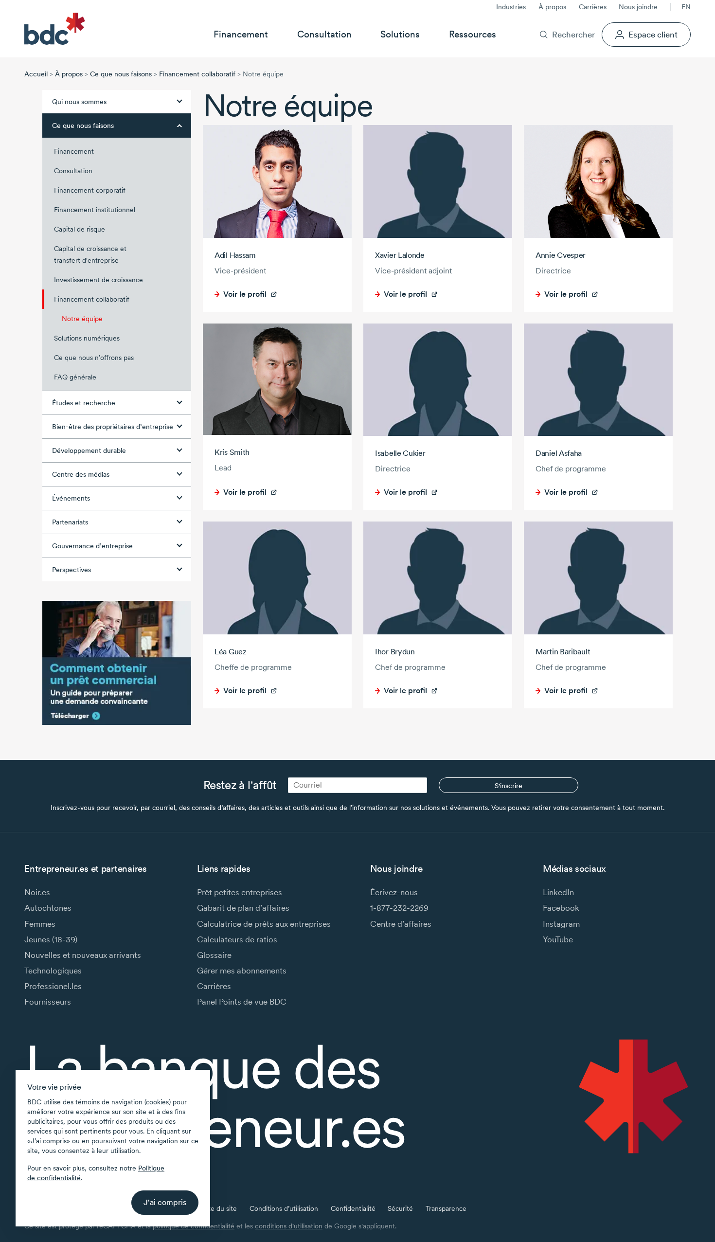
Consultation (324, 34)
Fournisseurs (47, 1001)
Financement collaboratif (197, 74)
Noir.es (37, 892)
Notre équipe (82, 319)
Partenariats (70, 522)
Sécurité (400, 1208)
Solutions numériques (87, 338)
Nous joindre (638, 7)
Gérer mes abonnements (241, 970)
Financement (241, 34)
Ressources (472, 34)
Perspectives (71, 570)
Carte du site (217, 1208)
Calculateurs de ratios (237, 939)
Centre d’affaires (400, 923)
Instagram (561, 923)
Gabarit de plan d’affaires (243, 907)
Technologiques (53, 970)
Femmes (39, 923)
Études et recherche (83, 403)
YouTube (558, 939)
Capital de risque (79, 229)
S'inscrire (508, 786)
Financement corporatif (89, 190)
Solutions (400, 34)
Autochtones (48, 907)
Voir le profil (245, 294)
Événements (71, 498)
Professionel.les (53, 986)
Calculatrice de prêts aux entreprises (264, 923)
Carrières (593, 7)
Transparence (446, 1208)
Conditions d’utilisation (284, 1208)
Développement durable (89, 450)
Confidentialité (353, 1208)
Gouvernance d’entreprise (92, 546)
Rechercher (573, 34)
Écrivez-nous (394, 892)
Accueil (36, 74)
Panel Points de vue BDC (241, 1001)
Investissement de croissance (98, 280)
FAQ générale (75, 377)
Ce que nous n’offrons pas (94, 357)
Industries (511, 7)
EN (686, 7)
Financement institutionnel (94, 210)
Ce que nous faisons (121, 74)
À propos (552, 7)
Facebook (561, 907)
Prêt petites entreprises (239, 892)
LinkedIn (558, 892)
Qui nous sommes (79, 102)
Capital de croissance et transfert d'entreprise (90, 254)
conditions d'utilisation (288, 1226)
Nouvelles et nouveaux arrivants (82, 955)
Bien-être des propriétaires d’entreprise (112, 427)
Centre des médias (80, 474)
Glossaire (214, 955)
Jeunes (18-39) (50, 939)
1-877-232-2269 (399, 907)
